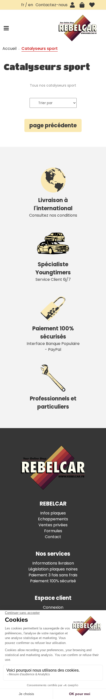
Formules (53, 531)
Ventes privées (53, 525)
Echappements (53, 519)
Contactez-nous (51, 5)
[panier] (82, 5)
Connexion (53, 607)
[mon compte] (72, 5)
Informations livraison (53, 563)
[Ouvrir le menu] (6, 28)
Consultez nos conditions (53, 207)
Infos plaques (53, 513)
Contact (53, 537)
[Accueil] (77, 28)
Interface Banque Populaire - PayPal (53, 338)
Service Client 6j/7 (53, 271)
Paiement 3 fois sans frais (53, 575)
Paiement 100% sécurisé (53, 581)
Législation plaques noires (53, 569)
